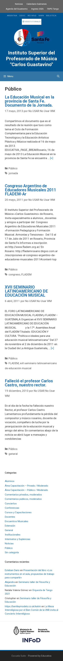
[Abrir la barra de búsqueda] (58, 76)
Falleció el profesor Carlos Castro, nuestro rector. (29, 383)
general (13, 453)
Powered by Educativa (39, 655)
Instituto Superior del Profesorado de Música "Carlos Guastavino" (31, 58)
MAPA (41, 16)
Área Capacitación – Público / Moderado (26, 490)
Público (13, 168)
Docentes (10, 516)
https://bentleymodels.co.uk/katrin (23, 606)
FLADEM (26, 274)
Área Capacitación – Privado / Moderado (26, 485)
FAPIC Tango (53, 9)
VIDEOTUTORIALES (32, 22)
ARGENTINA (12, 16)
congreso (14, 274)
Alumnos (9, 481)
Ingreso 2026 (37, 9)
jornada (13, 173)
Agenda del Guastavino (17, 9)
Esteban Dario (12, 570)
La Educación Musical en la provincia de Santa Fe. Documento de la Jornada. (29, 101)
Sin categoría (12, 552)
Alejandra (10, 582)
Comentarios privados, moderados (23, 494)
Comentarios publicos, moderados (23, 499)
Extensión (10, 525)
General (9, 530)
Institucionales (12, 534)
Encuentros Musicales (16, 521)
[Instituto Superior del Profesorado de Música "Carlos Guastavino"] (31, 38)
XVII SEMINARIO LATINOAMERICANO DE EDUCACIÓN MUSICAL (26, 291)
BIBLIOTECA (51, 16)
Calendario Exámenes (36, 4)
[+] (51, 158)
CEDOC (22, 16)
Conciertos (11, 503)
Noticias (19, 4)
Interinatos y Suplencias (17, 539)
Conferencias (12, 507)
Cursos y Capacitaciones (18, 512)
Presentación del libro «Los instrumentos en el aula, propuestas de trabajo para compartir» (29, 574)
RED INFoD (32, 16)
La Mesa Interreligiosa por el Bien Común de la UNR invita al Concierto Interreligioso (31, 610)
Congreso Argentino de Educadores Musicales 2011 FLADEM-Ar (30, 190)
